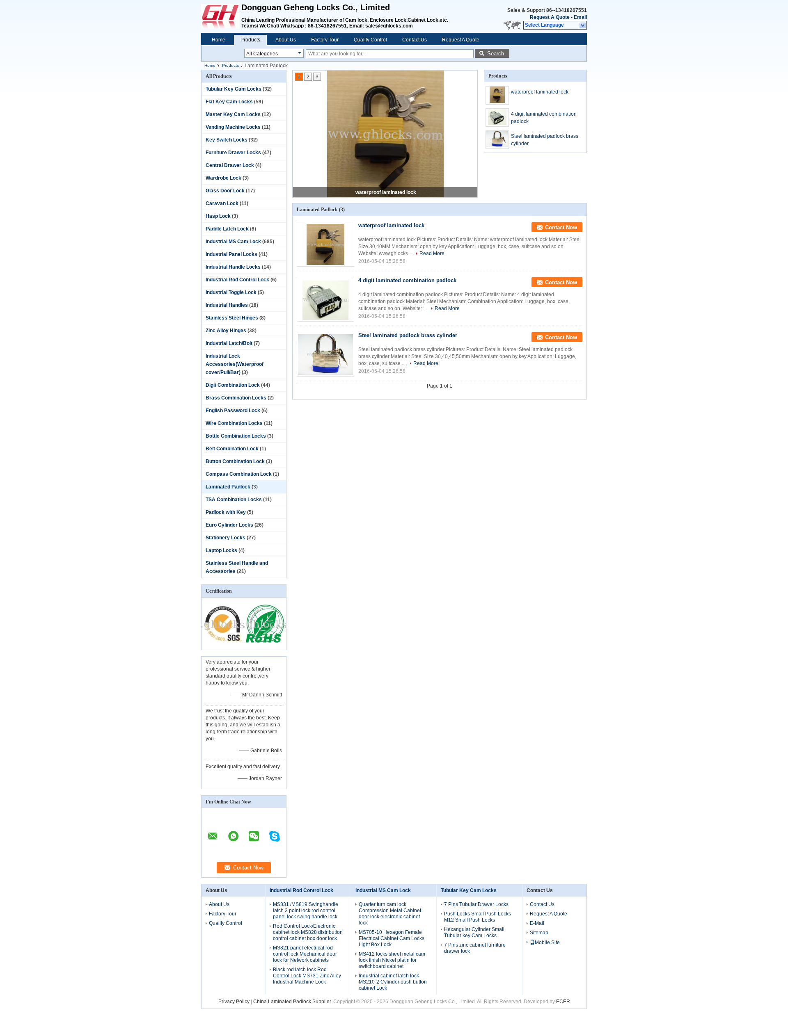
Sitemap (539, 933)
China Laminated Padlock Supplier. (293, 1001)
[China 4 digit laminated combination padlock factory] (325, 299)
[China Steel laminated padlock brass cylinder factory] (325, 354)
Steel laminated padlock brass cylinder (544, 139)
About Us (285, 40)
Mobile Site (547, 942)
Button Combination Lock (235, 461)
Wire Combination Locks (234, 423)
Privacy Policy (234, 1001)
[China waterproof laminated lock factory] (325, 244)
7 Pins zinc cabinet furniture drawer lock (475, 948)
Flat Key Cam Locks (229, 102)
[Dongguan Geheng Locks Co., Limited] (583, 25)
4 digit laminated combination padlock (544, 117)
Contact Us (414, 40)
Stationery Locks (225, 538)
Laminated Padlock (228, 487)
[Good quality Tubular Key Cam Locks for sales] (223, 644)
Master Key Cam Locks (233, 114)
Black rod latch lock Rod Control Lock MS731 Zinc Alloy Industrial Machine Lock (307, 976)
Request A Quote (550, 17)
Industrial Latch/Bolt (229, 343)
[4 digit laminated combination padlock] (497, 117)
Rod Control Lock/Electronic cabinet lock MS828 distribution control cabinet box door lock (308, 932)
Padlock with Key (226, 512)
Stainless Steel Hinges (232, 318)
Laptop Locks (221, 550)
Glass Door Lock (225, 191)
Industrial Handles (227, 305)
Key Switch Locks (226, 140)
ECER (563, 1001)
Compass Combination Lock (239, 474)
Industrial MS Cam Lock (233, 241)
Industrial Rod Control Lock (237, 280)
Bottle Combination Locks (236, 436)
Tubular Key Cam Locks (233, 89)
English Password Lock (233, 410)
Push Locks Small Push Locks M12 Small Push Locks (477, 917)
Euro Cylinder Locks (229, 525)
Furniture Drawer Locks (233, 152)
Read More (431, 253)
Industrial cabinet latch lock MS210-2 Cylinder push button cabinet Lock (393, 982)
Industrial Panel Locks (231, 254)
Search (495, 53)
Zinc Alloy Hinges (226, 330)
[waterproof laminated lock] (385, 134)
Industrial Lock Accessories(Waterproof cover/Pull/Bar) (234, 364)
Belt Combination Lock (232, 449)
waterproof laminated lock (385, 192)
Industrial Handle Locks (233, 267)
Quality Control (370, 40)
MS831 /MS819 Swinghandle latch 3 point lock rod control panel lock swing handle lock (305, 910)
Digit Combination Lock (233, 385)
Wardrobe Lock (223, 178)
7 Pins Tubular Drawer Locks (476, 904)
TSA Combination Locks (234, 499)
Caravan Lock (222, 203)
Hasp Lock (218, 216)
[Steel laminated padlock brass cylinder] (497, 139)
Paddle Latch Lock (227, 229)
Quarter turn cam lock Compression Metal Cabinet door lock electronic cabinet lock (390, 913)
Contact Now (561, 227)
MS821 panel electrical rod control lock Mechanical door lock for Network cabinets (305, 954)
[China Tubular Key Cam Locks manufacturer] (221, 16)
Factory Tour (325, 40)
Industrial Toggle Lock (231, 292)
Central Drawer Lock (230, 165)
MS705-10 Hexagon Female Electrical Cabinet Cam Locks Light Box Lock (391, 938)
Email (580, 17)
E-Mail (537, 923)
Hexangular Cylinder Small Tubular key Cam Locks (474, 932)
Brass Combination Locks (236, 398)
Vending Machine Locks (233, 127)
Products (250, 40)
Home (218, 40)
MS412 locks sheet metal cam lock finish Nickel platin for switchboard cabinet (392, 960)
